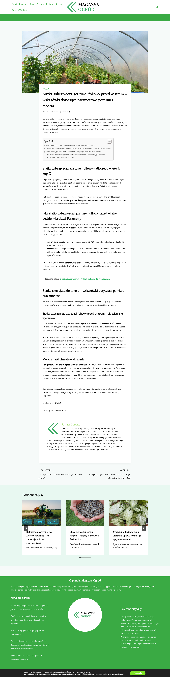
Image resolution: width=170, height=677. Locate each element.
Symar (101, 197)
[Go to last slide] (26, 528)
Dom (32, 4)
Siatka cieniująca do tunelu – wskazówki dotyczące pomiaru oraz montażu (74, 152)
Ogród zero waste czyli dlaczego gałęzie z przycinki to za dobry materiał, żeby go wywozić (28, 620)
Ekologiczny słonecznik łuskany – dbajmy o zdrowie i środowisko (84, 535)
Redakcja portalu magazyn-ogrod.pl (86, 544)
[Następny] (144, 528)
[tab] (80, 557)
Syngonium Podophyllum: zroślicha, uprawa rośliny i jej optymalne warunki (127, 535)
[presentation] (41, 513)
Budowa (49, 4)
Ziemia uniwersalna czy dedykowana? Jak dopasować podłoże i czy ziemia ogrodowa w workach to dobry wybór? (30, 645)
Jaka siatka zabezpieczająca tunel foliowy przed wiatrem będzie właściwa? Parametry (78, 148)
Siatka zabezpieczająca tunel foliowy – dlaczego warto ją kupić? (70, 145)
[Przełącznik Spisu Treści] (108, 141)
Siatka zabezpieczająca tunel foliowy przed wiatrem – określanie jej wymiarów (77, 155)
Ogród (14, 4)
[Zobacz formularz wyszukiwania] (157, 7)
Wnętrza (40, 4)
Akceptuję (138, 673)
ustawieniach (118, 674)
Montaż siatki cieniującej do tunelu (62, 157)
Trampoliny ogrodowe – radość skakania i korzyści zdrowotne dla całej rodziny (110, 474)
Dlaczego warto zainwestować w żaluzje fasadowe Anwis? (60, 474)
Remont (59, 4)
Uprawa (46, 89)
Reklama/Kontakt (19, 10)
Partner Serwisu (52, 112)
